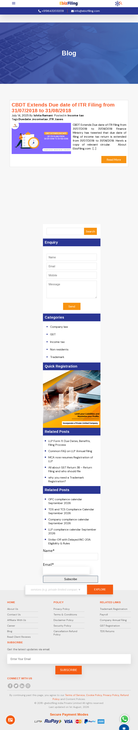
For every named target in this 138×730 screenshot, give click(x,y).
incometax (40, 119)
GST (53, 334)
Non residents (59, 349)
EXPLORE (100, 589)
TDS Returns (107, 631)
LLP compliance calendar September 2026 (72, 531)
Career (11, 625)
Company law (59, 327)
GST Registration (110, 625)
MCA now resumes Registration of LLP (70, 459)
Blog (9, 631)
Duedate (25, 119)
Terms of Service (75, 695)
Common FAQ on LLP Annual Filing (70, 451)
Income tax (76, 115)
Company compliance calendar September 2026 (68, 521)
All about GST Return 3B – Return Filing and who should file (70, 469)
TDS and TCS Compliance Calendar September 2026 (71, 511)
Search (90, 231)
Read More (114, 160)
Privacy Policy (62, 609)
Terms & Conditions (65, 614)
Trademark (57, 357)
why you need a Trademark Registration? (66, 479)
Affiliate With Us (16, 620)
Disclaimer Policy (63, 620)
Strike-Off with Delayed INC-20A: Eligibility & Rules (69, 541)
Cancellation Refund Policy (65, 633)
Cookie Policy (94, 695)
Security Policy (62, 625)
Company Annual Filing (113, 620)
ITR (51, 119)
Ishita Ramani (43, 115)
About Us (12, 609)
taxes (59, 119)
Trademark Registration (113, 609)
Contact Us (14, 614)
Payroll (104, 614)
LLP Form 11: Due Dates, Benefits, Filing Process (69, 443)
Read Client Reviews (19, 636)
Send (71, 306)
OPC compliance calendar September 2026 (65, 501)
